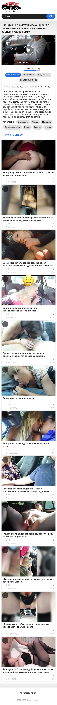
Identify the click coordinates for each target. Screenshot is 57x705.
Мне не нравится (20, 69)
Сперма (37, 127)
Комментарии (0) (28, 80)
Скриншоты (29, 75)
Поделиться (44, 75)
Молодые (46, 122)
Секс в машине (33, 700)
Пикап (27, 127)
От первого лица (13, 127)
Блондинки (23, 122)
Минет (35, 122)
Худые (48, 127)
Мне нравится (16, 69)
